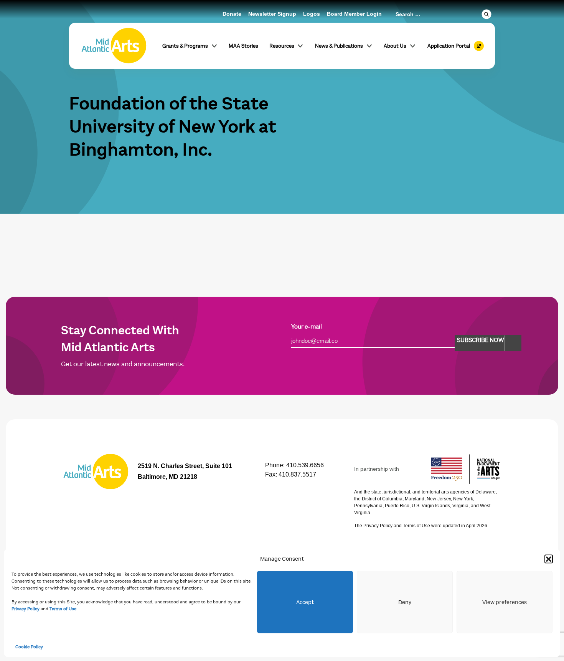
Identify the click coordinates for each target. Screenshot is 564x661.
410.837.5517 (297, 474)
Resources (281, 46)
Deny (404, 602)
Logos (311, 14)
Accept (305, 602)
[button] (548, 559)
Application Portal (448, 46)
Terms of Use (62, 608)
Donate (232, 14)
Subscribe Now (480, 340)
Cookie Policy (29, 646)
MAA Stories (243, 46)
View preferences (504, 602)
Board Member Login (354, 14)
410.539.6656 (305, 465)
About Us (395, 46)
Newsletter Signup (272, 14)
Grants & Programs (185, 46)
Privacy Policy (26, 608)
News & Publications (339, 46)
